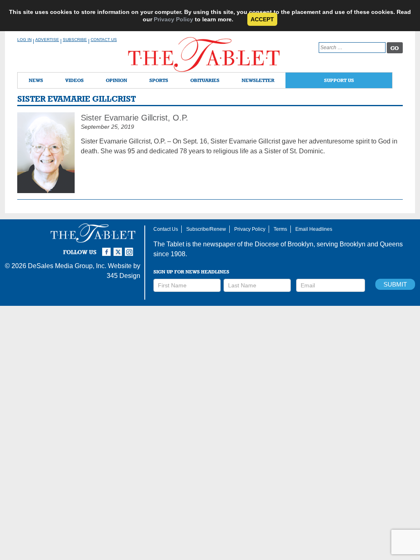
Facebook (107, 248)
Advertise (47, 39)
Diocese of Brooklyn (284, 244)
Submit (395, 284)
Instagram (130, 248)
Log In (24, 39)
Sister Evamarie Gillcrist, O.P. (134, 117)
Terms (280, 229)
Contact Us (104, 39)
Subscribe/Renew (206, 229)
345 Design (123, 275)
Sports (158, 80)
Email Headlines (313, 229)
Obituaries (204, 80)
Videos (74, 80)
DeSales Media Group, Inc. (67, 265)
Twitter (119, 248)
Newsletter (258, 80)
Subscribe (75, 39)
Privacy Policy (173, 19)
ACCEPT (262, 19)
